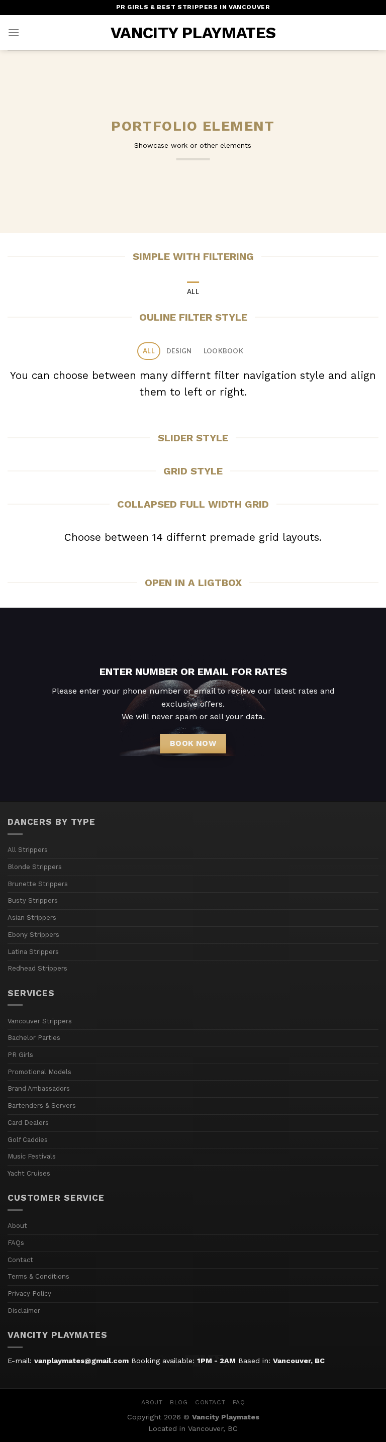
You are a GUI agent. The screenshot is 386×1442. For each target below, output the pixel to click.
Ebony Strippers (33, 934)
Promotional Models (39, 1072)
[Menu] (14, 32)
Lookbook (223, 351)
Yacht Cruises (29, 1173)
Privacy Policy (29, 1293)
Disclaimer (24, 1310)
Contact (20, 1260)
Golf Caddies (28, 1139)
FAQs (16, 1242)
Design (179, 351)
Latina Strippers (33, 951)
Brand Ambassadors (39, 1088)
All (193, 291)
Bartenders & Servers (42, 1105)
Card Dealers (28, 1122)
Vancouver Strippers (40, 1021)
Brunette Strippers (38, 884)
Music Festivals (32, 1156)
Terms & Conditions (38, 1276)
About (17, 1225)
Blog (178, 1402)
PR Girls (20, 1055)
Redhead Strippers (37, 968)
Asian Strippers (32, 917)
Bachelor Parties (34, 1037)
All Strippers (28, 849)
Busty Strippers (33, 900)
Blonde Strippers (35, 867)
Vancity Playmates (193, 33)
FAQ (239, 1402)
